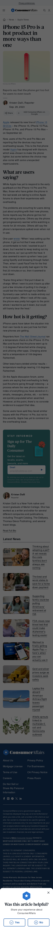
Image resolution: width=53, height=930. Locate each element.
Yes (17, 922)
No (41, 922)
